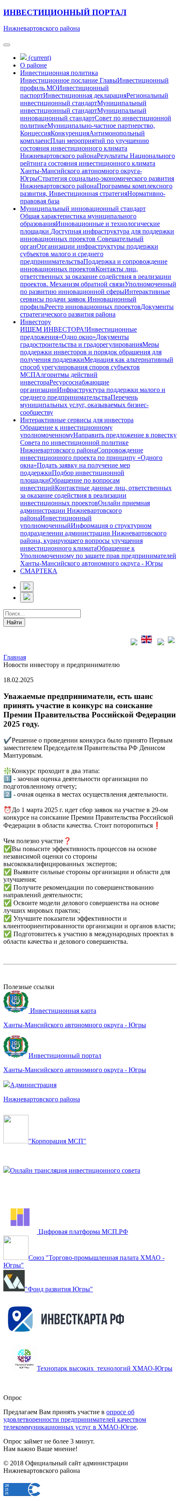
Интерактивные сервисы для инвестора (77, 419)
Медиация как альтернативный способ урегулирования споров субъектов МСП (96, 367)
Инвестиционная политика (59, 72)
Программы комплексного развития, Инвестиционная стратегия (96, 189)
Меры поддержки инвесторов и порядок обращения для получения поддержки (91, 352)
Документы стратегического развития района (97, 310)
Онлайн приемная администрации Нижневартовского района (85, 510)
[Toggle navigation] (6, 45)
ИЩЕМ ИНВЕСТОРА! (53, 329)
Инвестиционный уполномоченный (56, 521)
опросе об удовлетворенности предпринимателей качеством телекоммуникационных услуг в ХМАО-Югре (74, 1419)
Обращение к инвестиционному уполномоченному (66, 431)
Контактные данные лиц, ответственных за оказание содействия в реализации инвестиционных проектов (96, 495)
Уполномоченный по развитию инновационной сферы (98, 287)
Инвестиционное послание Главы (68, 80)
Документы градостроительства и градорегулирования (81, 340)
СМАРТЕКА (38, 570)
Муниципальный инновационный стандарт (83, 114)
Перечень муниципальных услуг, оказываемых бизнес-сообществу (84, 405)
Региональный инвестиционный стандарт (94, 99)
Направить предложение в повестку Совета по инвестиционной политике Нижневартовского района (98, 442)
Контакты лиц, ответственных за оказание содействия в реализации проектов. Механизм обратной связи (95, 276)
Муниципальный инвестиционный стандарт (83, 106)
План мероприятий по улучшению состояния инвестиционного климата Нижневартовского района (84, 148)
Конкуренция (70, 133)
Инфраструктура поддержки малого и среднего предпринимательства (92, 393)
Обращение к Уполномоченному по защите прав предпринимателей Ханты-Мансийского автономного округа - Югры (98, 556)
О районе (33, 65)
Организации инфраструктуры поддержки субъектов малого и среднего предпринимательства (89, 254)
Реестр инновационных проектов (93, 306)
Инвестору (35, 321)
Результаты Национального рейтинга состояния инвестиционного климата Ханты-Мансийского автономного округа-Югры (97, 167)
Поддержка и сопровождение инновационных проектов (93, 265)
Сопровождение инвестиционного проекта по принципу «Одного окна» (91, 458)
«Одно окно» (77, 336)
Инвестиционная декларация (84, 95)
